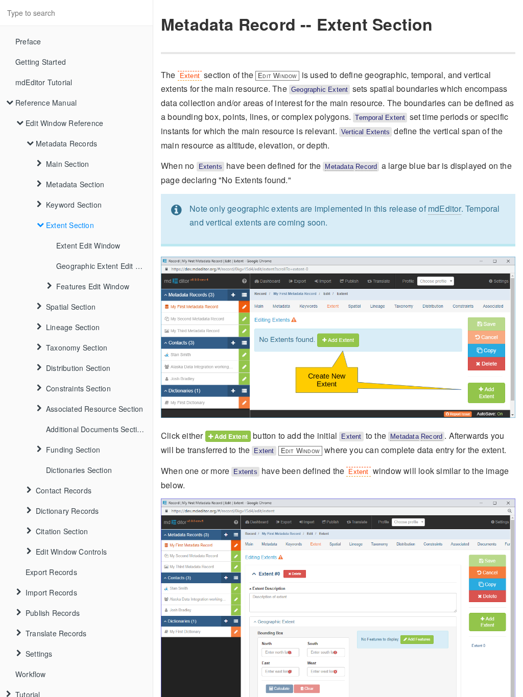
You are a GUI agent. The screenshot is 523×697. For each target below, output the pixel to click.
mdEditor (444, 208)
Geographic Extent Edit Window (104, 266)
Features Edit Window (92, 286)
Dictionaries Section (79, 470)
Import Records (51, 592)
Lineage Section (73, 327)
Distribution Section (78, 368)
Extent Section (70, 225)
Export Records (51, 572)
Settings (39, 654)
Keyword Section (74, 205)
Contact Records (63, 490)
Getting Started (40, 62)
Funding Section (73, 449)
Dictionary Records (67, 511)
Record (366, 166)
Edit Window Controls (71, 551)
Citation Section (62, 531)
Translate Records (56, 633)
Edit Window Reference (64, 123)
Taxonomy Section (76, 347)
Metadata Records (66, 143)
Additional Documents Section (96, 429)
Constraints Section (78, 388)
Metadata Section (75, 184)
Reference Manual (46, 102)
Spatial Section (71, 307)
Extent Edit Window (88, 245)
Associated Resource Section (94, 409)
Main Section (67, 164)
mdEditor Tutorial (43, 82)
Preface (28, 41)
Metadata (339, 166)
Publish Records (53, 613)
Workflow (30, 674)
